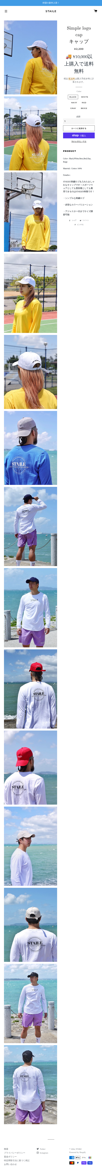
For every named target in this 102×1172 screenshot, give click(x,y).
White (84, 97)
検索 (6, 1149)
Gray (73, 108)
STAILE (51, 11)
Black (72, 97)
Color (79, 91)
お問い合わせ (10, 1164)
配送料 (72, 78)
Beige (84, 108)
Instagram (43, 1153)
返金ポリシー (10, 1156)
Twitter (42, 1149)
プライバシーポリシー (14, 1153)
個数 (78, 117)
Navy (74, 103)
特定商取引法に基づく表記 (16, 1160)
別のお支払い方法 (78, 142)
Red (84, 103)
